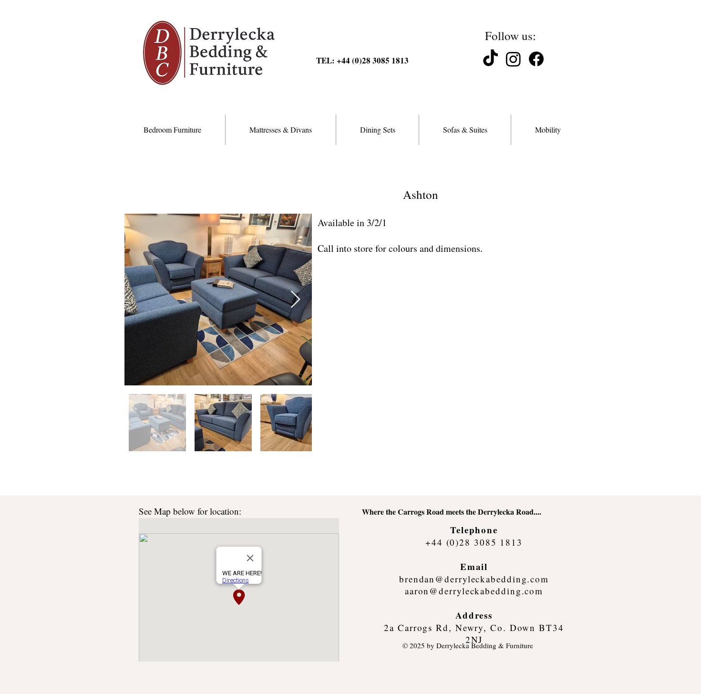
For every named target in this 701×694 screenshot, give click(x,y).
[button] (172, 129)
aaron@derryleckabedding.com (474, 591)
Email (474, 566)
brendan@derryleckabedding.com (474, 579)
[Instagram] (513, 59)
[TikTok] (490, 59)
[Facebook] (536, 59)
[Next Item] (295, 299)
